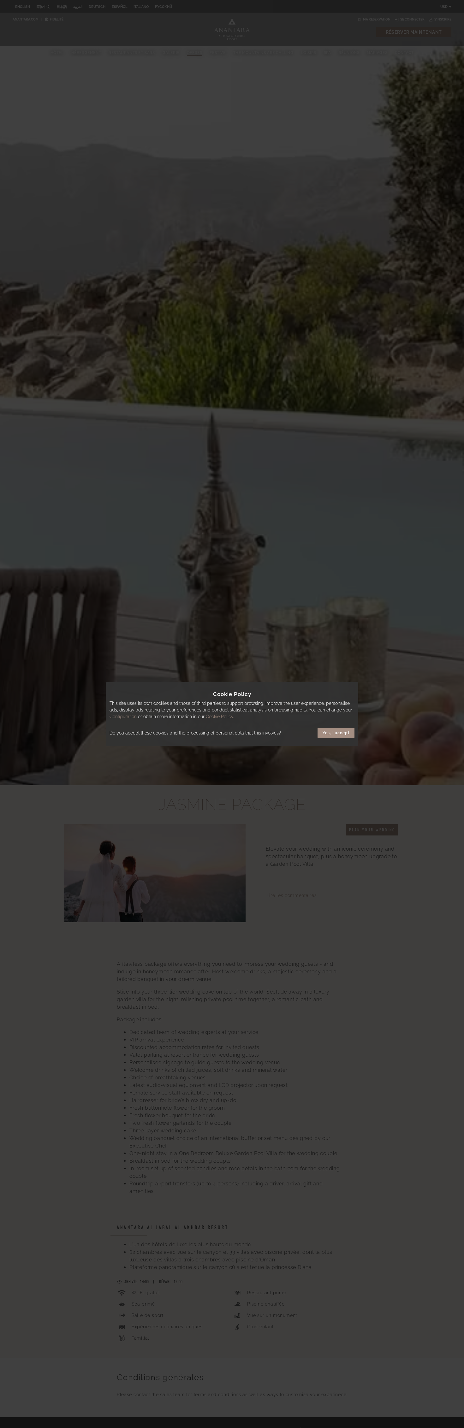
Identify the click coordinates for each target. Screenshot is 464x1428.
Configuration (123, 716)
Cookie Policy (219, 716)
